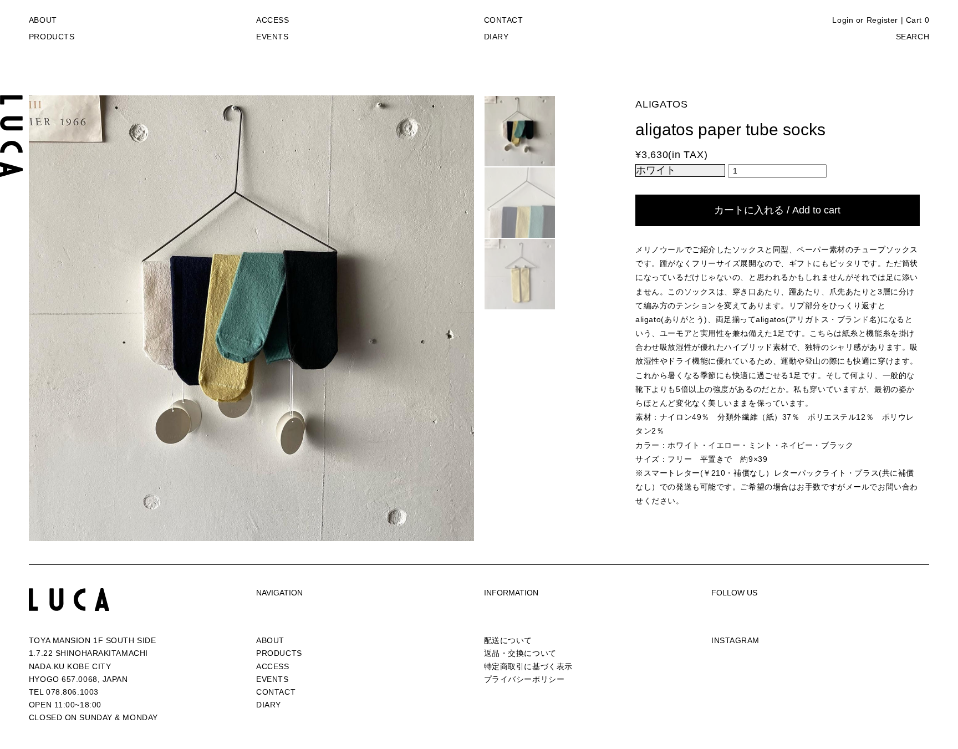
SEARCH (912, 36)
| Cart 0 (915, 20)
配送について (508, 640)
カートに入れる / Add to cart (777, 210)
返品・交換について (520, 653)
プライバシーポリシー (524, 679)
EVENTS (272, 36)
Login (842, 20)
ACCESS (272, 20)
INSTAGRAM (735, 640)
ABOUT (43, 20)
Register (882, 20)
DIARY (496, 36)
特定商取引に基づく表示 (528, 666)
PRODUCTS (51, 36)
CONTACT (503, 20)
